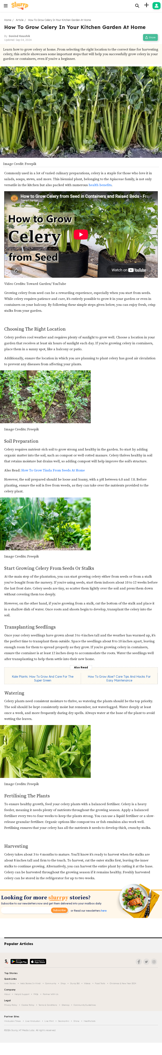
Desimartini (63, 1021)
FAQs (36, 994)
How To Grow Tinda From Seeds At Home (53, 470)
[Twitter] (146, 962)
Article (19, 20)
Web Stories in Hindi (30, 983)
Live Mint (49, 1021)
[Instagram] (154, 962)
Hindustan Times (12, 1021)
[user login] (157, 5)
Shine (76, 1021)
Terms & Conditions (48, 1005)
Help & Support (22, 994)
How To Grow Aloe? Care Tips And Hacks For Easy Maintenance (119, 678)
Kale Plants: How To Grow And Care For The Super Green (42, 678)
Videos (87, 983)
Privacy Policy (10, 1005)
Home (7, 20)
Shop (63, 983)
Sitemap (65, 1005)
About (7, 994)
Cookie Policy (28, 1005)
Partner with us (50, 994)
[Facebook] (139, 962)
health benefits (100, 185)
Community (50, 983)
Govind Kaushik (19, 36)
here (103, 910)
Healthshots (90, 1021)
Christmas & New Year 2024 (123, 983)
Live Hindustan (32, 1021)
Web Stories (10, 983)
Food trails (100, 983)
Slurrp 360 (75, 983)
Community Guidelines (85, 1005)
